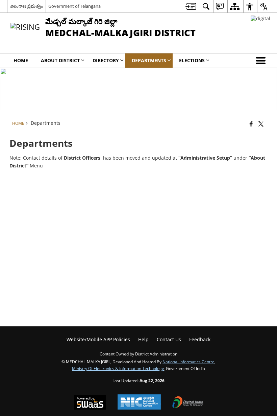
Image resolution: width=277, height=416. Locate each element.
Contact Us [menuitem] (169, 339)
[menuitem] (191, 6)
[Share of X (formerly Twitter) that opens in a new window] (261, 123)
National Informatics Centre (188, 361)
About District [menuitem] (60, 60)
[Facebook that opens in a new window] (251, 123)
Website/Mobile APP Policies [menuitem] (98, 339)
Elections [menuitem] (192, 60)
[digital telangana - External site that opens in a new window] (260, 18)
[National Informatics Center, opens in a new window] (139, 402)
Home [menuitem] (21, 60)
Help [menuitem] (143, 339)
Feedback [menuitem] (199, 339)
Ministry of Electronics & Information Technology (118, 368)
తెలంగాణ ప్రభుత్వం (26, 6)
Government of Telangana (74, 6)
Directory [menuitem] (106, 60)
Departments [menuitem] (149, 60)
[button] (262, 60)
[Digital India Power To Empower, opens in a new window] (187, 403)
